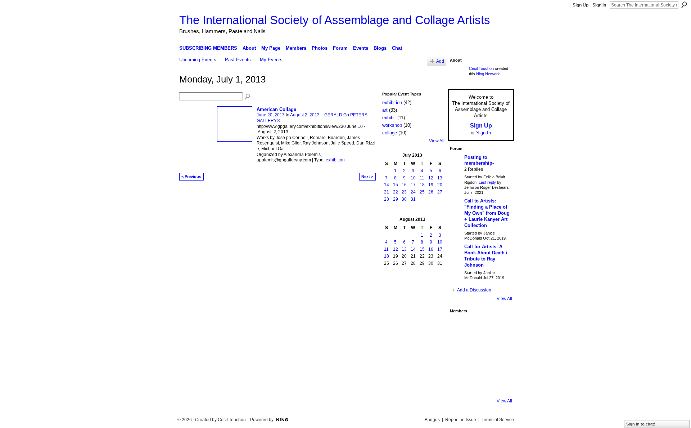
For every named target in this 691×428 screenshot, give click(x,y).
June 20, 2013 (271, 114)
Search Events (248, 97)
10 (413, 177)
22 (395, 192)
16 (404, 184)
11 (422, 177)
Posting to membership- (479, 160)
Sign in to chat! (640, 424)
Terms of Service (498, 419)
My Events (271, 59)
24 (413, 192)
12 (430, 177)
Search (684, 4)
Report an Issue (460, 419)
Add (440, 61)
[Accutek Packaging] (498, 365)
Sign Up (580, 5)
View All (436, 140)
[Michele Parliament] (479, 384)
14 (386, 184)
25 (422, 192)
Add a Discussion (474, 290)
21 (386, 192)
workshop (392, 125)
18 (422, 184)
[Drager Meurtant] (459, 365)
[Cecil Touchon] (498, 384)
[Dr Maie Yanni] (479, 346)
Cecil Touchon (481, 68)
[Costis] (498, 326)
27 (439, 192)
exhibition (335, 159)
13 (439, 177)
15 (395, 184)
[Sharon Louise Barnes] (459, 384)
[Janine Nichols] (498, 346)
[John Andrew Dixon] (479, 326)
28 (386, 199)
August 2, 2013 (305, 114)
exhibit (389, 117)
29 (395, 199)
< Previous (191, 176)
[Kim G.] (459, 346)
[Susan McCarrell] (459, 326)
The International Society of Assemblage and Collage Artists (334, 20)
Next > (367, 176)
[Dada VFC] (479, 365)
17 (413, 184)
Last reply (487, 182)
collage (389, 132)
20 (439, 184)
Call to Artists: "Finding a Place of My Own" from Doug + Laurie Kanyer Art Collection (487, 213)
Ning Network (488, 74)
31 (413, 199)
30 (404, 199)
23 (404, 192)
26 (430, 192)
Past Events (238, 59)
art (385, 110)
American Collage (276, 109)
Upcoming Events (197, 59)
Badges (432, 419)
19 (430, 184)
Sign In (599, 5)
